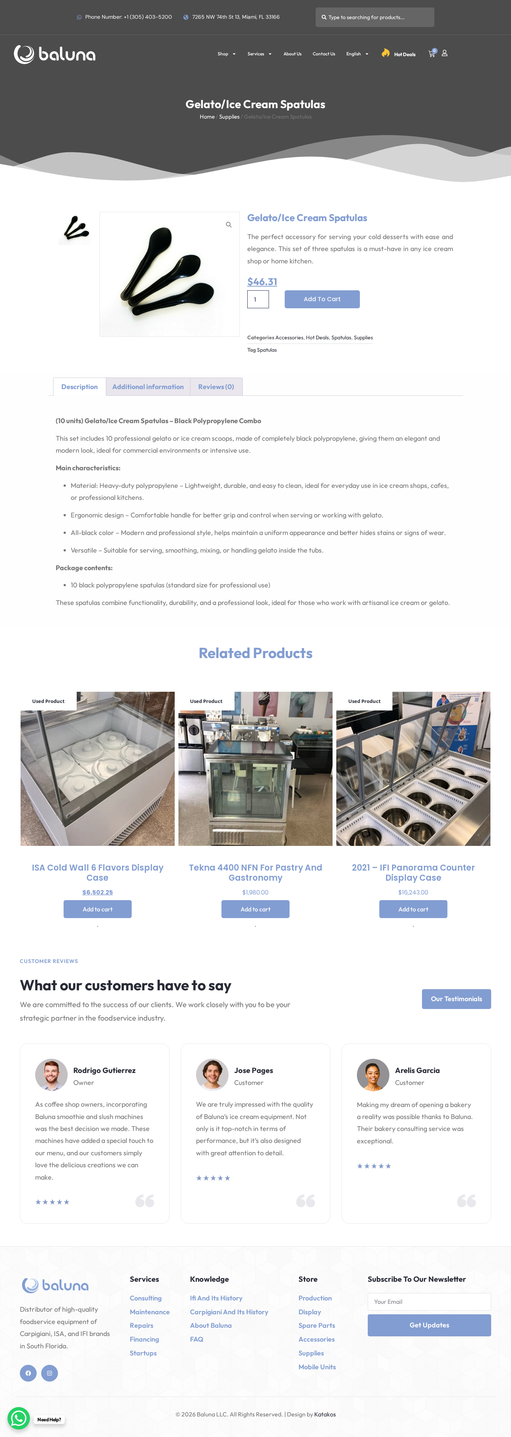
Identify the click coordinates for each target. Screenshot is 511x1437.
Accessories (289, 337)
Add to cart (322, 299)
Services (256, 53)
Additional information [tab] (148, 386)
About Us (293, 53)
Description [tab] (79, 386)
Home (207, 116)
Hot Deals (405, 54)
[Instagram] (49, 1373)
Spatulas (341, 337)
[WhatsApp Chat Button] (18, 1418)
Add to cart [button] (98, 909)
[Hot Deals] (385, 52)
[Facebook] (28, 1373)
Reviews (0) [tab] (216, 386)
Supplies (229, 116)
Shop (223, 53)
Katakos (324, 1414)
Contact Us (324, 53)
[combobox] (375, 17)
